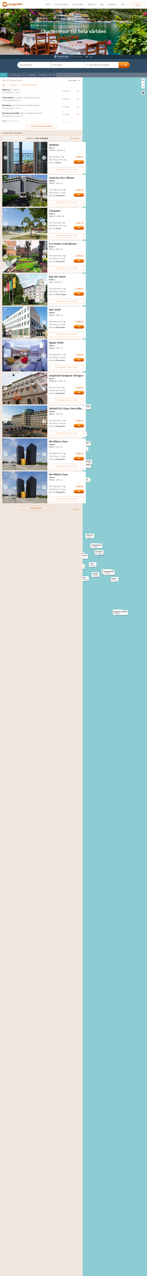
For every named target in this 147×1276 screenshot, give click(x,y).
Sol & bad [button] (13, 85)
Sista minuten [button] (77, 4)
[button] (34, 65)
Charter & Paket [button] (61, 4)
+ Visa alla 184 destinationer (41, 126)
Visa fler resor (36, 508)
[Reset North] (143, 87)
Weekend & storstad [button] (29, 85)
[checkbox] (10, 75)
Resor (47, 4)
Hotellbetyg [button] (42, 75)
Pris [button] (24, 75)
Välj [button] (77, 91)
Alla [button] (3, 85)
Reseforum (112, 4)
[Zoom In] (143, 80)
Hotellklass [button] (32, 75)
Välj (79, 162)
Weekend (92, 4)
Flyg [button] (101, 4)
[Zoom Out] (143, 83)
